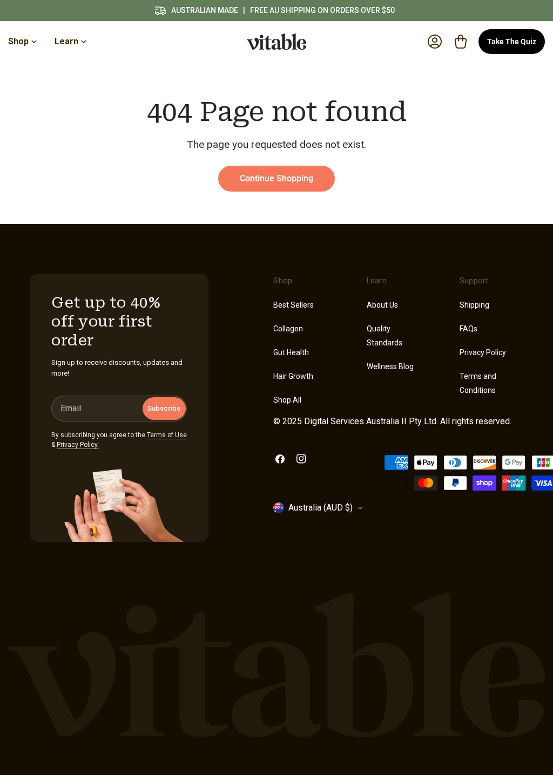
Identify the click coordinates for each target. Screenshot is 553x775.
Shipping (474, 305)
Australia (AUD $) (320, 507)
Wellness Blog (390, 366)
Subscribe (164, 408)
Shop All (287, 400)
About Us (382, 305)
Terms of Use (167, 435)
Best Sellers (293, 305)
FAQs (468, 328)
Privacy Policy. (78, 444)
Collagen (288, 328)
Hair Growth (293, 376)
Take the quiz (511, 41)
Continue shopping (276, 178)
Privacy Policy (483, 352)
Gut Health (291, 352)
